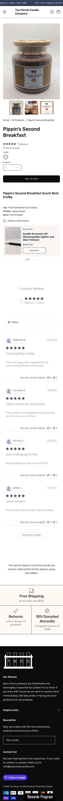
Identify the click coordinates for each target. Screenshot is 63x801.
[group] (31, 3)
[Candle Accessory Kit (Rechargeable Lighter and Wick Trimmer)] (13, 240)
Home (6, 120)
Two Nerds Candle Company (27, 11)
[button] (52, 12)
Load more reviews (31, 534)
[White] (5, 157)
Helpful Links (11, 710)
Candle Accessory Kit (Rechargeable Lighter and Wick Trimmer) (38, 236)
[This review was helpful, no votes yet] (48, 377)
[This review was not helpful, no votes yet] (54, 377)
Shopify (48, 786)
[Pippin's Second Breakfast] (16, 108)
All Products (18, 120)
